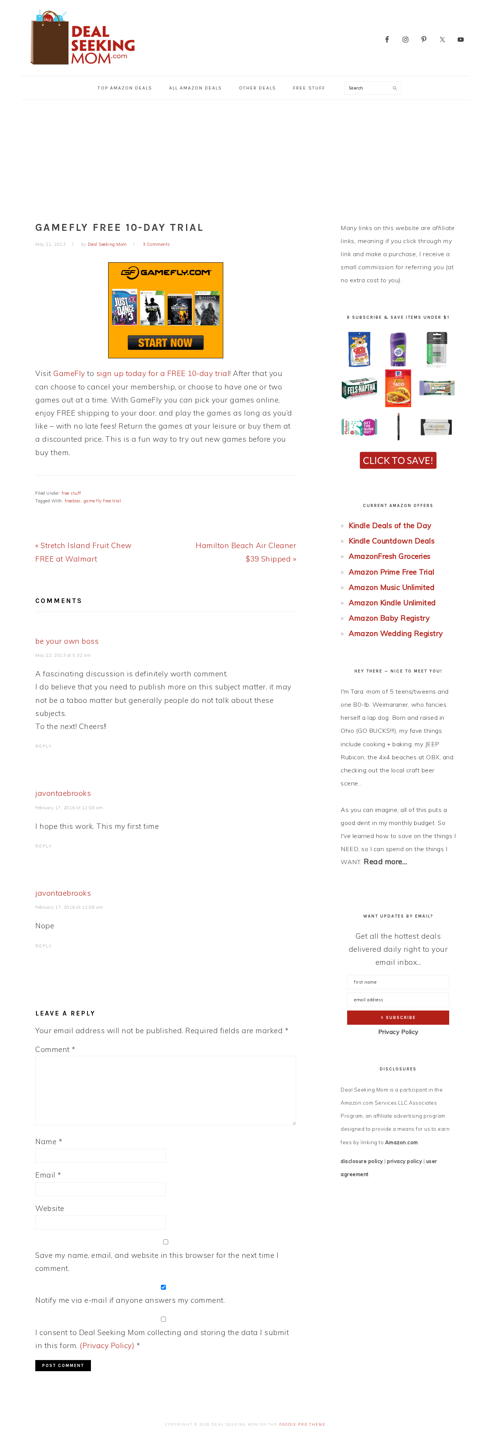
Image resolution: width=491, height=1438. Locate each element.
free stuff (71, 493)
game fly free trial (102, 501)
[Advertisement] (245, 157)
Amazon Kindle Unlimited (392, 602)
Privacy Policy (398, 1031)
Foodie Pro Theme (302, 1424)
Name (48, 1141)
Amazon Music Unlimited (392, 587)
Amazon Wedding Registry (396, 633)
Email (48, 1175)
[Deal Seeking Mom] (82, 67)
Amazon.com (401, 1142)
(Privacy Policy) (107, 1345)
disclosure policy (362, 1161)
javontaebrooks (63, 793)
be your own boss (67, 641)
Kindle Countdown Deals (392, 540)
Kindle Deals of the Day (390, 525)
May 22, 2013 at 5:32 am (63, 655)
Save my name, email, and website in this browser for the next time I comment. (156, 1262)
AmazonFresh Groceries (390, 556)
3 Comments (156, 244)
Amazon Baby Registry (389, 618)
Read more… (385, 861)
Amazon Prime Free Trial (392, 572)
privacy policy (404, 1161)
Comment (55, 1049)
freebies (73, 501)
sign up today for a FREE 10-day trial (163, 373)
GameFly (69, 373)
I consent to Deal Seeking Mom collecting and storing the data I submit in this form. (162, 1339)
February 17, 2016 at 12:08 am (69, 807)
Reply (43, 746)
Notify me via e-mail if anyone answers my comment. (130, 1300)
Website (49, 1208)
